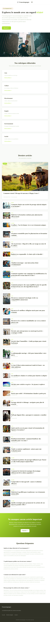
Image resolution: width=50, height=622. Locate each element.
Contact (16, 614)
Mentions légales (9, 614)
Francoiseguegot (23, 2)
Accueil (3, 614)
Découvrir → (6, 28)
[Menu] (32, 2)
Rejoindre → (25, 530)
